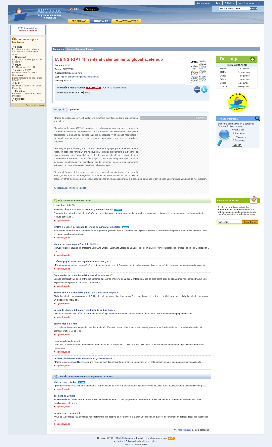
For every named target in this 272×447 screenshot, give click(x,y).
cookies (153, 441)
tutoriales (56, 15)
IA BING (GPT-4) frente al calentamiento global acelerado (109, 59)
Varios (91, 49)
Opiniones (73, 109)
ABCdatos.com (127, 438)
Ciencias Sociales (76, 49)
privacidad (142, 441)
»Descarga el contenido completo (70, 188)
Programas (43, 15)
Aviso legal (119, 441)
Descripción (59, 109)
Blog (218, 3)
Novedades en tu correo (250, 3)
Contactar (128, 444)
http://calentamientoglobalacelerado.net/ (80, 76)
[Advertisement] (155, 35)
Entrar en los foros (35, 105)
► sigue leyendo (62, 220)
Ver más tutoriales (183, 430)
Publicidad (229, 3)
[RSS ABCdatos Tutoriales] (171, 438)
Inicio (76, 9)
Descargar (230, 59)
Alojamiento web (204, 3)
